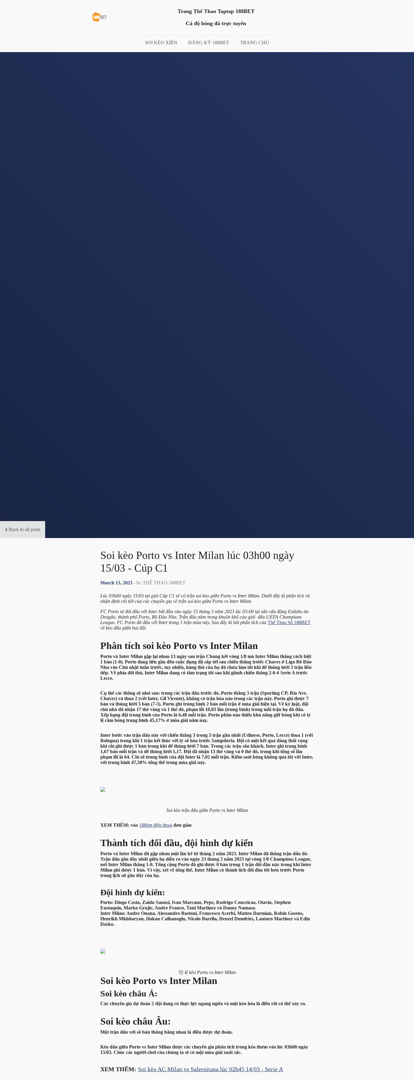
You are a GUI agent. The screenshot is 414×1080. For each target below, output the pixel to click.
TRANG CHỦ (254, 42)
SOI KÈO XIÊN (161, 42)
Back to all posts (24, 529)
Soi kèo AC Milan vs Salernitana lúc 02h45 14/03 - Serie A (210, 1069)
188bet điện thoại (155, 825)
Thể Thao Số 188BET (289, 622)
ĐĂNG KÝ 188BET (208, 42)
